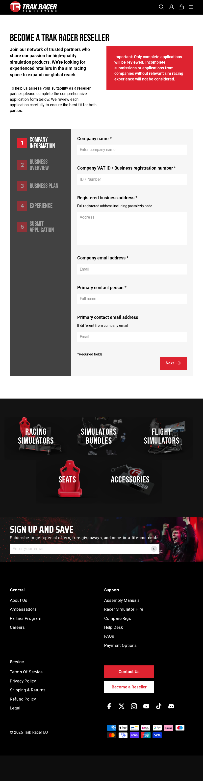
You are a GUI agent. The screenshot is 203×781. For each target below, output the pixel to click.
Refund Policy (23, 699)
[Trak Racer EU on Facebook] (109, 709)
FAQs (109, 636)
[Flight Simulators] (164, 436)
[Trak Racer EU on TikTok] (159, 709)
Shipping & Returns (28, 689)
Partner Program (25, 618)
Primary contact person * (102, 287)
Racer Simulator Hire (123, 609)
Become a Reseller (129, 686)
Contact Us (129, 671)
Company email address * (102, 257)
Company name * (94, 138)
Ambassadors (23, 609)
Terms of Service (26, 671)
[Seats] (70, 479)
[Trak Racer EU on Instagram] (134, 709)
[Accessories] (133, 479)
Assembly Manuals (122, 600)
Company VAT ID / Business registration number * (126, 168)
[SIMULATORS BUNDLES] (101, 436)
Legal (15, 707)
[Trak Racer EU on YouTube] (146, 709)
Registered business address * (107, 197)
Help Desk (113, 627)
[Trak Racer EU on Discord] (171, 709)
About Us (18, 600)
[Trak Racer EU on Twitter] (122, 709)
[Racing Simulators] (38, 436)
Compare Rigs (117, 618)
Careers (17, 627)
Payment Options (120, 645)
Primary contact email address (107, 317)
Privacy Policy (23, 681)
